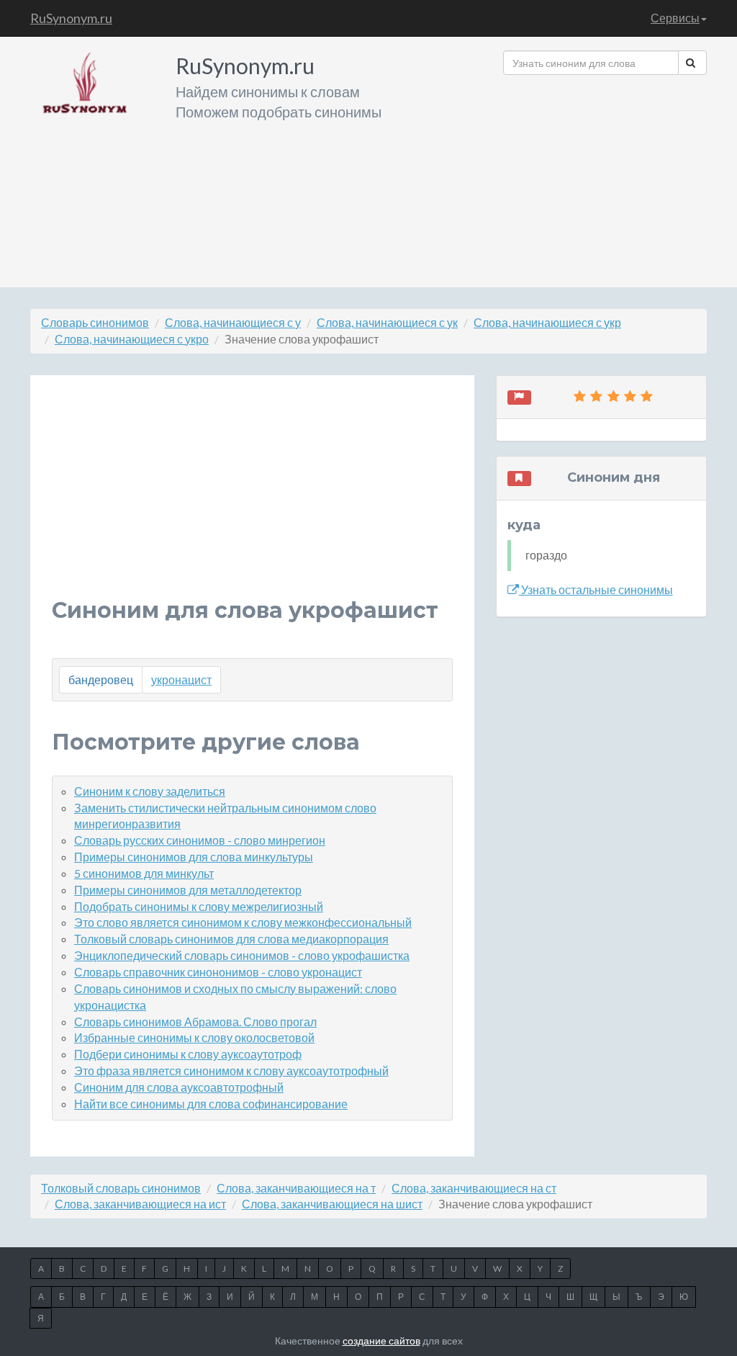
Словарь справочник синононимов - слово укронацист (218, 972)
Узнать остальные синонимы (596, 589)
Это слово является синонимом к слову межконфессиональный (243, 922)
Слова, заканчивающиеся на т (296, 1188)
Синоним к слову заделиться (149, 791)
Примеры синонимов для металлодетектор (188, 890)
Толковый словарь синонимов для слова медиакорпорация (231, 939)
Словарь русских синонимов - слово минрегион (199, 840)
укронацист (181, 679)
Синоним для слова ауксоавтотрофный (179, 1087)
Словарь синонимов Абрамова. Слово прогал (195, 1021)
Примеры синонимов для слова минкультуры (193, 856)
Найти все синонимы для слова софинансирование (211, 1103)
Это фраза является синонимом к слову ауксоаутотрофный (231, 1070)
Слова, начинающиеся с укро (132, 339)
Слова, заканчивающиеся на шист (332, 1204)
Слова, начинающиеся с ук (387, 322)
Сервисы (675, 17)
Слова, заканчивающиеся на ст (474, 1188)
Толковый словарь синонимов (121, 1188)
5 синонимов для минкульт (144, 873)
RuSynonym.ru (71, 18)
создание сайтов (381, 1340)
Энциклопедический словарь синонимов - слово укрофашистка (242, 955)
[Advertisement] (605, 176)
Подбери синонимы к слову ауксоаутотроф (188, 1054)
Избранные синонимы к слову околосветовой (194, 1037)
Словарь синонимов (95, 322)
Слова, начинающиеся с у (233, 322)
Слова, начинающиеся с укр (547, 322)
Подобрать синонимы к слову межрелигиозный (198, 906)
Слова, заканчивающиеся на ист (140, 1204)
